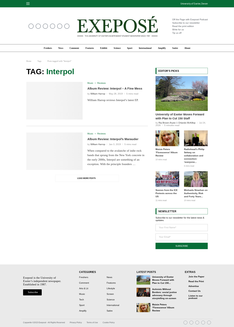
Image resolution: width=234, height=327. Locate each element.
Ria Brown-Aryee (167, 122)
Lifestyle (111, 288)
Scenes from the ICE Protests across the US (166, 193)
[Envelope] (31, 26)
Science (117, 48)
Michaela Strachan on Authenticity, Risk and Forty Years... (196, 193)
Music (82, 294)
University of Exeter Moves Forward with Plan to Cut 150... (163, 280)
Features (89, 48)
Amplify (162, 48)
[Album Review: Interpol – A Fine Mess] (54, 101)
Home (28, 61)
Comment (74, 48)
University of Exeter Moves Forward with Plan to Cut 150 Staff (180, 116)
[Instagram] (38, 26)
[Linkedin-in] (59, 26)
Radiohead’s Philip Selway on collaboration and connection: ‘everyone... (194, 155)
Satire (175, 48)
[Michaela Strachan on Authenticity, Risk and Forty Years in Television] (196, 179)
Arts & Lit (83, 288)
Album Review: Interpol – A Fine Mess (114, 88)
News (60, 48)
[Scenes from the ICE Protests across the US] (167, 179)
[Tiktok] (52, 26)
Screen (110, 294)
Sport (129, 48)
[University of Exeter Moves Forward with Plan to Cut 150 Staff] (182, 93)
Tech (81, 300)
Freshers (48, 48)
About (187, 48)
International (145, 48)
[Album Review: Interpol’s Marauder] (54, 151)
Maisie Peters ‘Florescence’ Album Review (166, 152)
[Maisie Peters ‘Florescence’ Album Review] (167, 138)
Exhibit (103, 48)
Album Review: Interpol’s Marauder (112, 139)
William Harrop (97, 94)
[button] (35, 3)
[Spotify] (45, 26)
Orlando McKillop (186, 122)
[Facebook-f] (66, 26)
